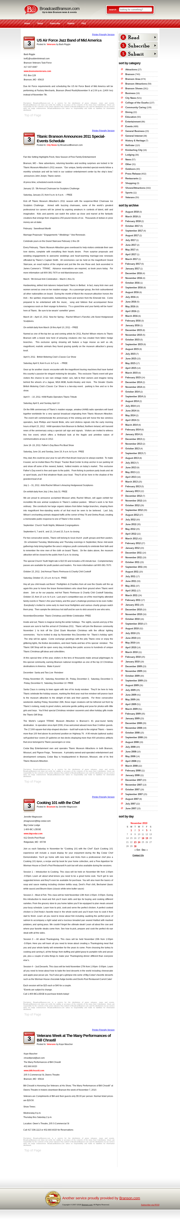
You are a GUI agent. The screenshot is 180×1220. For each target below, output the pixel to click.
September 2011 (134, 567)
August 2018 (132, 211)
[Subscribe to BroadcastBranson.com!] (138, 45)
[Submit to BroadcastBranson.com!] (138, 54)
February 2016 (133, 320)
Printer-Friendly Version (103, 34)
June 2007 (130, 808)
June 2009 (130, 694)
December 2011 (133, 552)
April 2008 (130, 761)
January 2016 (132, 325)
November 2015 (133, 335)
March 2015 (131, 372)
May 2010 (130, 642)
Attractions (131, 69)
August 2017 (132, 235)
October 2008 (132, 732)
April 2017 (130, 254)
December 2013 (133, 439)
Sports (129, 192)
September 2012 (134, 510)
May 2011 (130, 586)
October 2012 (132, 505)
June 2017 (130, 245)
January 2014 (132, 434)
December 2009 (133, 666)
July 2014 (130, 406)
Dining (129, 112)
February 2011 (132, 600)
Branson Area (132, 79)
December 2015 (133, 330)
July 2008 (130, 747)
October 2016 (132, 282)
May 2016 (130, 306)
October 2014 (132, 391)
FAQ (84, 23)
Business (130, 93)
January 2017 (132, 268)
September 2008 (134, 737)
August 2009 (132, 685)
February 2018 (133, 221)
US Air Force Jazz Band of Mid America (69, 40)
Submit (70, 23)
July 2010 (130, 633)
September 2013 (134, 453)
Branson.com (129, 1198)
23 (135, 842)
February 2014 (133, 429)
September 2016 (134, 287)
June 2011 (130, 581)
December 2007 (133, 780)
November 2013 (133, 444)
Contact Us (138, 855)
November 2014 (133, 387)
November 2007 (133, 784)
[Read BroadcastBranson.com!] (138, 37)
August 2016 (132, 292)
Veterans (51, 44)
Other (128, 164)
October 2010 (132, 619)
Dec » (145, 850)
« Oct (137, 850)
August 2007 (132, 799)
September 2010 (134, 623)
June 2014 (130, 410)
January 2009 (132, 718)
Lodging (129, 154)
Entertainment (133, 121)
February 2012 (133, 543)
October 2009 (132, 676)
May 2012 (130, 529)
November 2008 (133, 728)
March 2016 (131, 316)
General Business (134, 131)
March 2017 (131, 259)
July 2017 (130, 240)
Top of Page (32, 115)
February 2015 (133, 377)
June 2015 (130, 358)
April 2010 (130, 647)
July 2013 (130, 462)
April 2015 (130, 368)
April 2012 (130, 533)
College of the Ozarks (137, 102)
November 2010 (133, 614)
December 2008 (133, 723)
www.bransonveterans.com (37, 71)
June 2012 (130, 524)
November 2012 (133, 500)
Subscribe (55, 23)
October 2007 (132, 789)
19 (147, 838)
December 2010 (133, 609)
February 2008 (133, 770)
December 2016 (133, 273)
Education (130, 117)
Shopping (130, 183)
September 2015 (134, 344)
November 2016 (133, 278)
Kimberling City (133, 150)
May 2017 (130, 249)
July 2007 (130, 803)
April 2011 (130, 590)
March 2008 (131, 766)
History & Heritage (135, 140)
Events (129, 126)
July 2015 (130, 354)
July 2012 (130, 519)
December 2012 (133, 496)
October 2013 (132, 448)
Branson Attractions (136, 83)
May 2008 (130, 756)
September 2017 (134, 230)
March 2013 (131, 481)
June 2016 (130, 301)
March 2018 (131, 216)
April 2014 (130, 420)
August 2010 (132, 628)
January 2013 (132, 491)
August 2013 (132, 458)
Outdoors (130, 169)
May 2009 (130, 699)
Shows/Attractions (135, 188)
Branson (51, 807)
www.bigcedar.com (33, 833)
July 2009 (130, 690)
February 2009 (133, 713)
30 (135, 846)
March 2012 (131, 538)
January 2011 (132, 605)
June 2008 (130, 751)
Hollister (129, 145)
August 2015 (132, 349)
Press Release (133, 173)
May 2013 (130, 472)
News (128, 159)
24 (139, 842)
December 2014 (133, 382)
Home (27, 23)
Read (40, 23)
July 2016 (130, 297)
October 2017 (132, 226)
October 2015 (132, 339)
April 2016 (130, 311)
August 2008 (132, 742)
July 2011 (130, 576)
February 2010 (133, 657)
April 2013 (130, 477)
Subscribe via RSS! (150, 1205)
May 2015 (130, 363)
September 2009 (134, 680)
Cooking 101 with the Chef (58, 802)
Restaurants (131, 178)
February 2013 (133, 486)
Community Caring (135, 107)
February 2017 (133, 264)
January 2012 (132, 548)
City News (52, 145)
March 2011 (131, 595)
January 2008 (132, 775)
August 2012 (132, 515)
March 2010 (131, 652)
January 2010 (132, 661)
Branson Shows (134, 88)
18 (143, 838)
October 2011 (132, 562)
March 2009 (131, 709)
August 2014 (132, 401)
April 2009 (130, 704)
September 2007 (134, 794)
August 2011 (132, 571)
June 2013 (130, 467)
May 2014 (130, 415)
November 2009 (133, 671)
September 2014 (134, 396)
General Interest (134, 136)
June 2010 (130, 638)
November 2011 (133, 557)
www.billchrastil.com (34, 1070)
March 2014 (131, 425)
